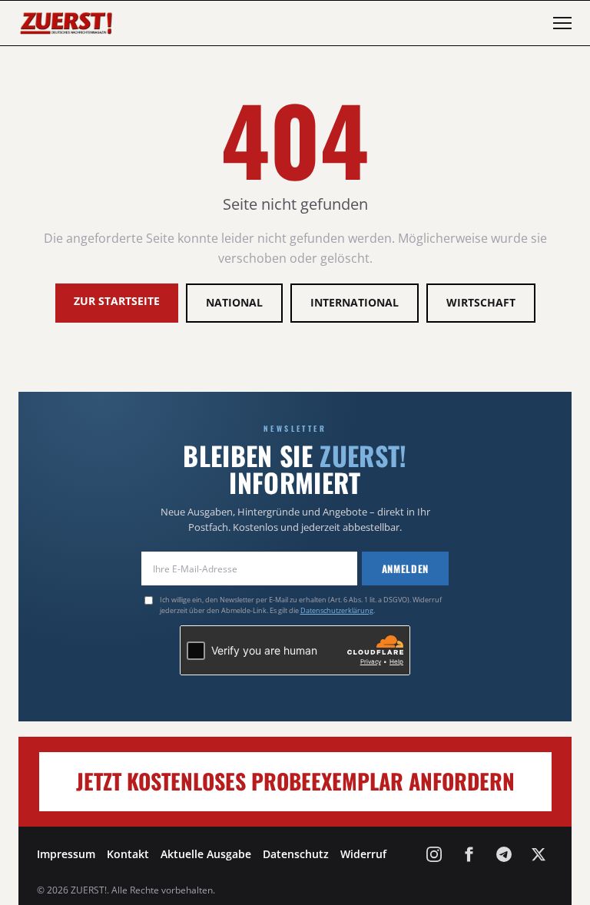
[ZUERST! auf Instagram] (434, 854)
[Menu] (562, 23)
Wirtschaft (480, 302)
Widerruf (363, 854)
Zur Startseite (117, 300)
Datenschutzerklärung (336, 610)
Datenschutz (296, 854)
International (354, 302)
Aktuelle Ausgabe (206, 854)
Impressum (66, 854)
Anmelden (405, 568)
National (234, 302)
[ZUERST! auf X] (538, 854)
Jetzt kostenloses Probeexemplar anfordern (295, 781)
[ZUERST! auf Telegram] (504, 854)
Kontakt (128, 854)
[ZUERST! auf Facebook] (468, 854)
